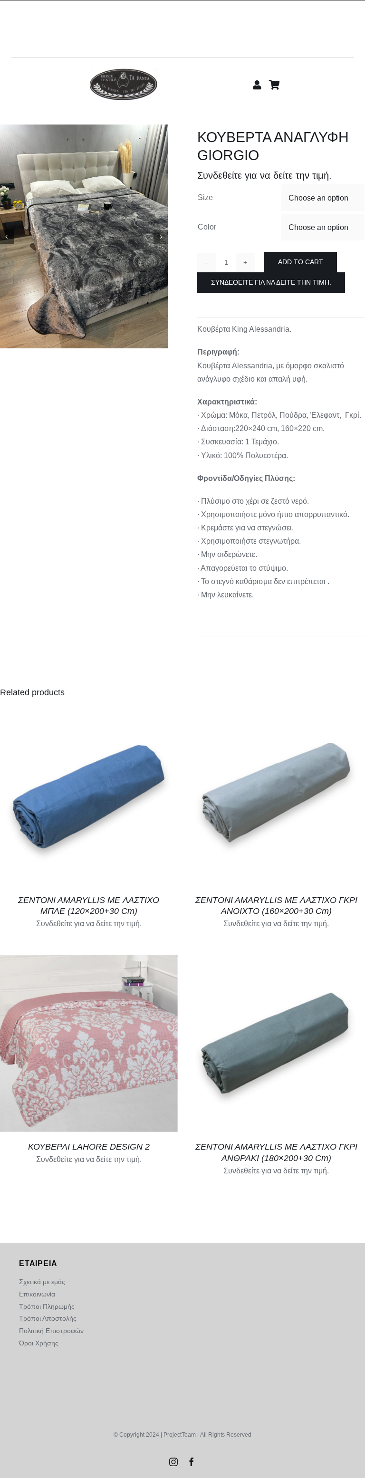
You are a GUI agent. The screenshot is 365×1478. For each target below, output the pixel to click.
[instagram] (173, 1462)
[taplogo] (123, 71)
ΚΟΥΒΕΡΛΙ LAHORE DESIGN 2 (89, 1147)
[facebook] (191, 1462)
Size (205, 197)
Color (207, 227)
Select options (82, 1040)
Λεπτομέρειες (88, 797)
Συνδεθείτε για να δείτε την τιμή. (271, 282)
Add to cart (300, 262)
